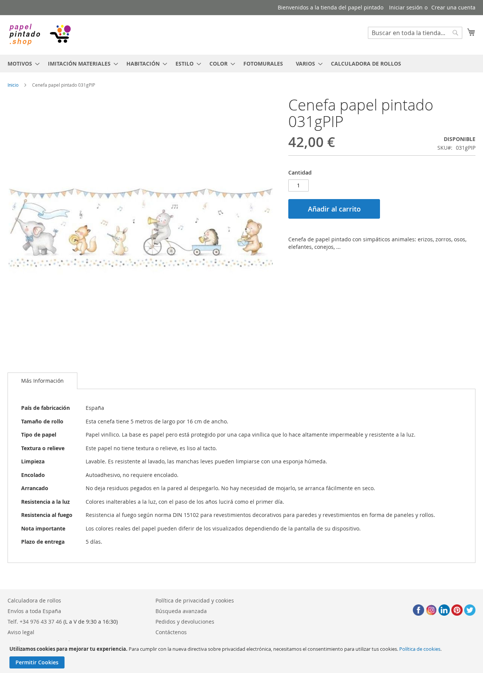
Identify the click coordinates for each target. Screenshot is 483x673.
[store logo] (40, 34)
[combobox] (415, 33)
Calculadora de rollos (34, 600)
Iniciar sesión (406, 7)
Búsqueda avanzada (181, 611)
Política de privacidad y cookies (194, 600)
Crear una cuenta (453, 7)
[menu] (241, 63)
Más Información (42, 380)
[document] (242, 656)
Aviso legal (21, 632)
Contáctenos (171, 632)
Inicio (13, 85)
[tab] (42, 381)
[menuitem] (21, 63)
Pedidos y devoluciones (184, 621)
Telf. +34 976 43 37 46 (35, 621)
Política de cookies (419, 648)
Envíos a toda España (34, 611)
